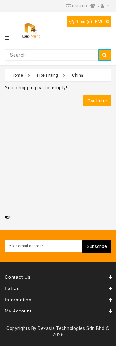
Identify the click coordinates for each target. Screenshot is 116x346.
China (77, 75)
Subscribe (97, 246)
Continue (97, 100)
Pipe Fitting (47, 75)
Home (17, 75)
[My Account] (105, 6)
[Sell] (95, 6)
